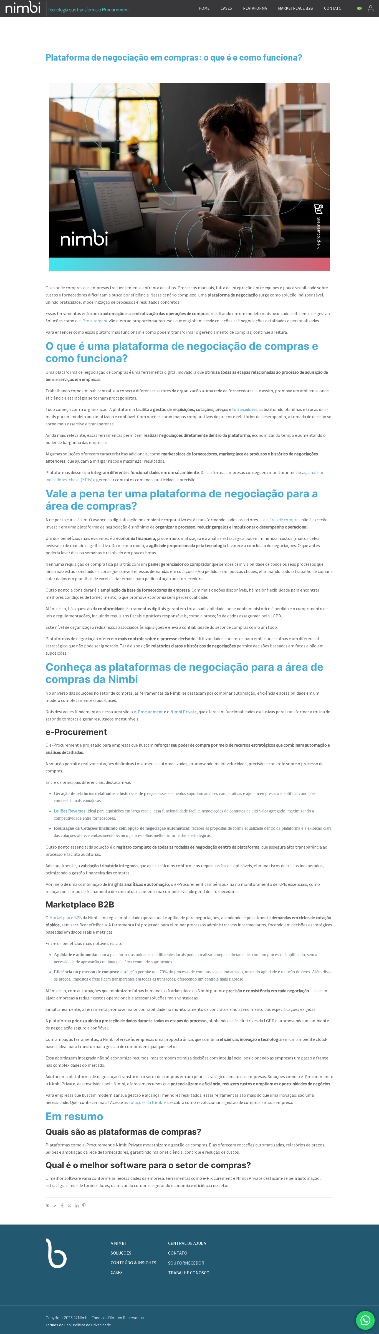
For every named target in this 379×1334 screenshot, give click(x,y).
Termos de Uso (59, 1324)
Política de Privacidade (92, 1324)
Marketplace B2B (65, 917)
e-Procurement (93, 320)
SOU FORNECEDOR (186, 1263)
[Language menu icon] (359, 8)
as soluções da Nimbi (143, 1102)
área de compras (284, 519)
